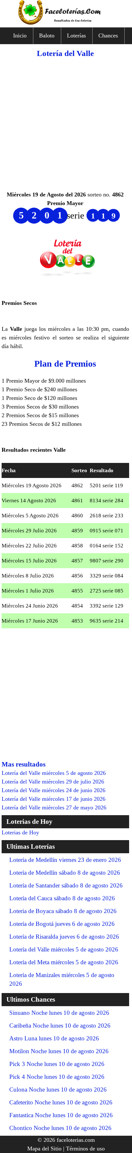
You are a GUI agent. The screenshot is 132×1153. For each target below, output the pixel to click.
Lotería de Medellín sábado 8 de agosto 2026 (64, 872)
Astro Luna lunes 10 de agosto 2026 (54, 1038)
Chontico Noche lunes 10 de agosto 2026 (60, 1128)
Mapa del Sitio (44, 1148)
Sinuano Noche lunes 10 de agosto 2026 (59, 1012)
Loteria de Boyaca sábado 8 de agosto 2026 (63, 911)
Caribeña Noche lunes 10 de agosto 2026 (60, 1025)
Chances (108, 35)
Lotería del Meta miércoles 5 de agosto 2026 (63, 962)
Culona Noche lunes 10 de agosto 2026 (58, 1089)
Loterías (76, 35)
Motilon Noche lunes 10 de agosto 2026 (59, 1051)
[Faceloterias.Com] (66, 23)
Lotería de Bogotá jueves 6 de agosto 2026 (62, 923)
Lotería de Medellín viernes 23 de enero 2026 (65, 859)
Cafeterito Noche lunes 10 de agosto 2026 (60, 1102)
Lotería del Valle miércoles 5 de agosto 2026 (63, 949)
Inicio (20, 35)
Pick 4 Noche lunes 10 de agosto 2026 (56, 1076)
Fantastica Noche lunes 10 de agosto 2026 (61, 1115)
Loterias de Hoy (20, 832)
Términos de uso (85, 1148)
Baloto (46, 35)
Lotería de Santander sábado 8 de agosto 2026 (66, 885)
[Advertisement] (66, 124)
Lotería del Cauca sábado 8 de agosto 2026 (62, 898)
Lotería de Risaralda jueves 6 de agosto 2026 (64, 936)
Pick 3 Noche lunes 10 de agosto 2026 (56, 1064)
